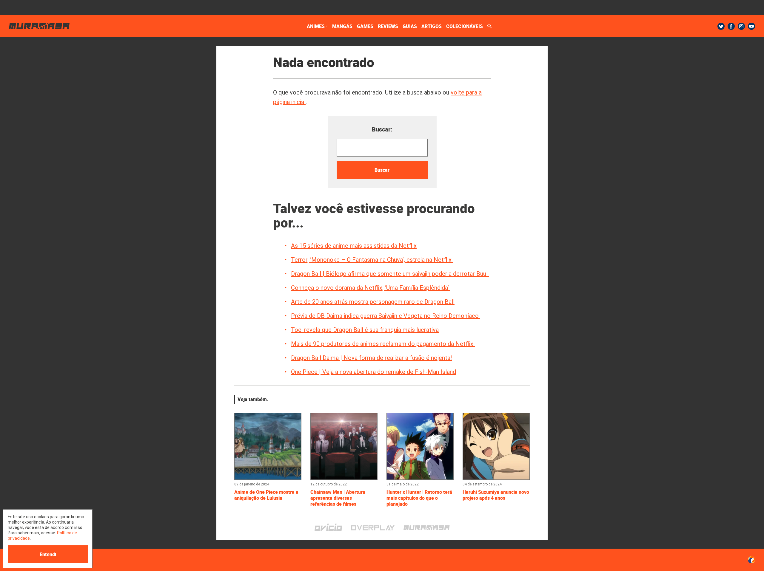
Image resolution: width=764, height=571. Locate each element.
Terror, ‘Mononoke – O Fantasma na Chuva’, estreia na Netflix (372, 259)
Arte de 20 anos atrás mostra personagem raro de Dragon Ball (373, 301)
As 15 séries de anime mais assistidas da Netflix (354, 245)
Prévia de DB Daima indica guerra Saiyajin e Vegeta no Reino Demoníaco (385, 315)
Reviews (388, 26)
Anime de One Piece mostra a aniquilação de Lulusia (266, 495)
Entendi (48, 554)
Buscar (382, 170)
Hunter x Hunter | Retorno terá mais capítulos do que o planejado (419, 498)
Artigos (431, 26)
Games (365, 26)
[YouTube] (751, 26)
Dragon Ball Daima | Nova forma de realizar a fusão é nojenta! (371, 357)
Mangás (342, 26)
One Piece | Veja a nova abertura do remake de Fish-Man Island (373, 371)
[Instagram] (741, 26)
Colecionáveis (464, 26)
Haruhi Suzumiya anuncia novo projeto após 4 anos (496, 495)
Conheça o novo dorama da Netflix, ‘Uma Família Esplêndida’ (370, 287)
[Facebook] (731, 26)
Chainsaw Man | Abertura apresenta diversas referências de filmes (337, 498)
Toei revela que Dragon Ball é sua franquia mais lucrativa (365, 329)
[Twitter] (721, 26)
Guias (410, 26)
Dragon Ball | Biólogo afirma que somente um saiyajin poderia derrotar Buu (390, 273)
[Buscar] (489, 26)
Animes (316, 26)
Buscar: (382, 129)
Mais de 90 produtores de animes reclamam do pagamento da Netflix (383, 343)
